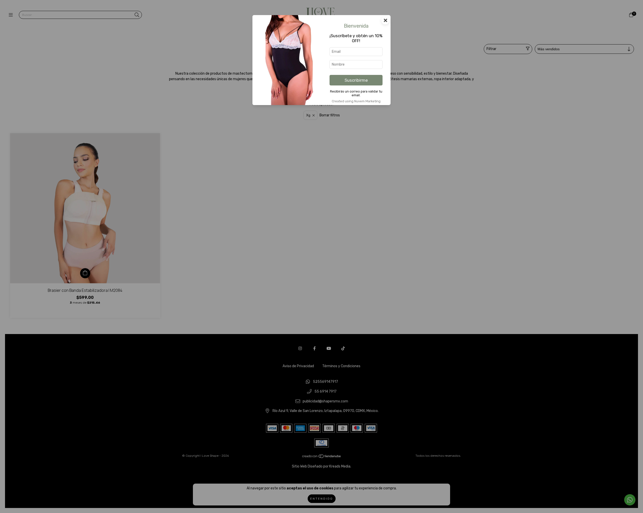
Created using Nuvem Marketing (356, 101)
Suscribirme (356, 80)
